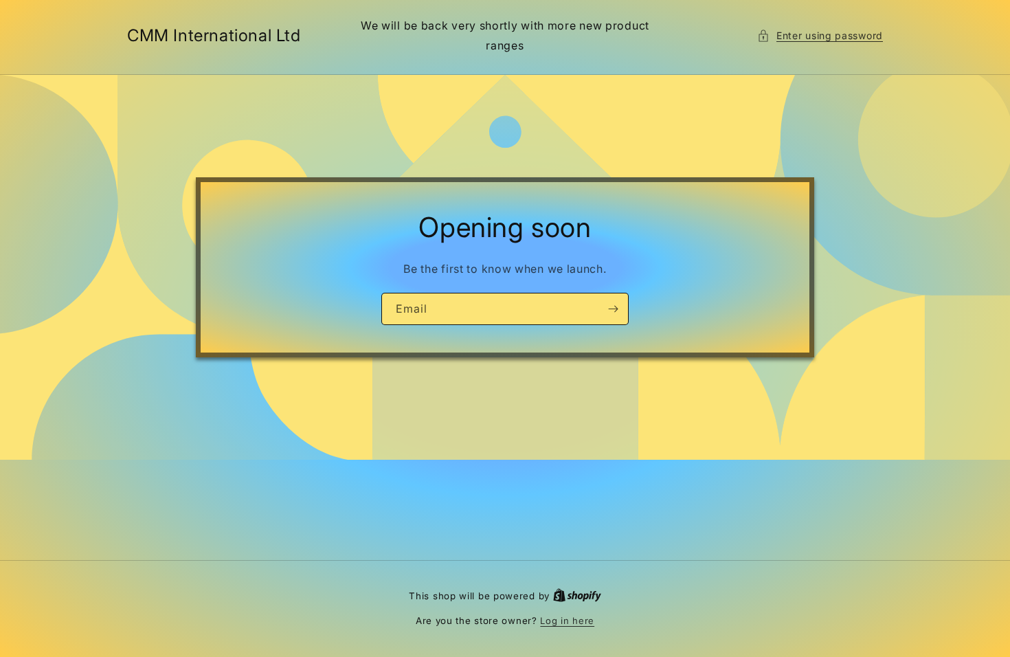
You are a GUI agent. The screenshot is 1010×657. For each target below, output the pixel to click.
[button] (820, 35)
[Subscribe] (613, 309)
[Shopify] (577, 595)
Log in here (567, 620)
